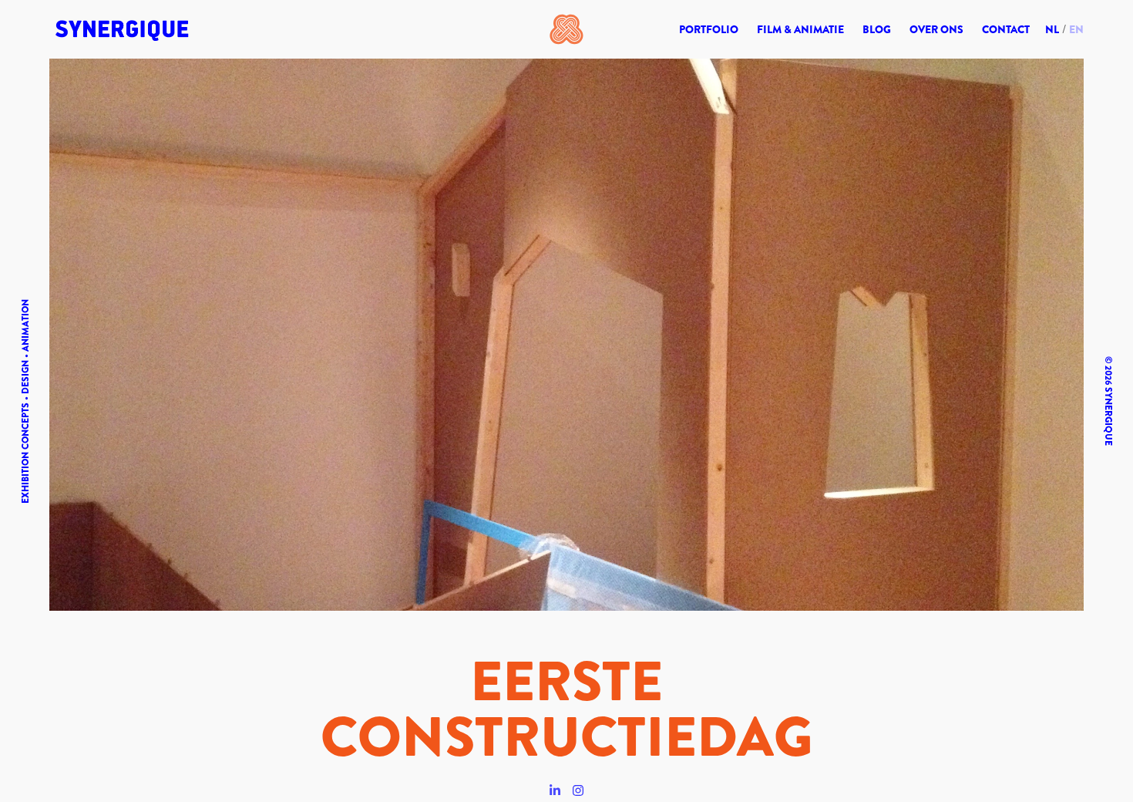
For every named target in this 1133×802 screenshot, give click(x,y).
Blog (876, 29)
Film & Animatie (800, 29)
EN (1076, 29)
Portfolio (708, 29)
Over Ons (936, 29)
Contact (1006, 29)
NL (1052, 29)
